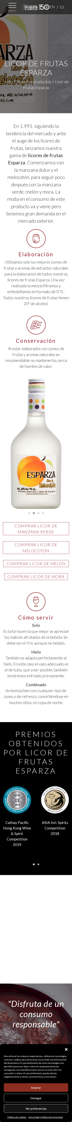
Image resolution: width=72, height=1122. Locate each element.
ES (62, 7)
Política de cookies (16, 1117)
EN (52, 7)
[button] (66, 1049)
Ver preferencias (36, 1108)
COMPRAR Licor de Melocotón (36, 547)
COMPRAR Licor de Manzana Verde (36, 528)
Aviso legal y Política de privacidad (45, 1117)
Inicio (8, 81)
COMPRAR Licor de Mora (36, 576)
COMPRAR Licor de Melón (36, 563)
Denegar (36, 1098)
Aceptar (36, 1087)
